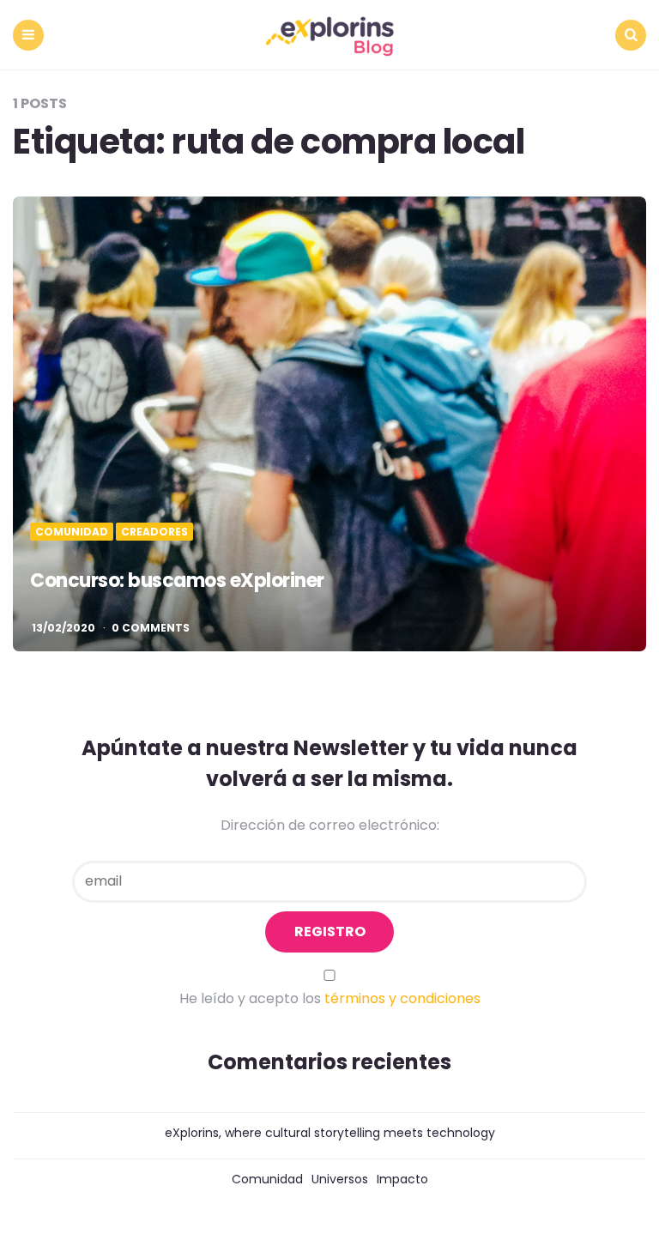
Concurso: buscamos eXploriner (177, 580)
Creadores (154, 532)
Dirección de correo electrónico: (330, 825)
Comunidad (71, 532)
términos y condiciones (402, 998)
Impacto (402, 1179)
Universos (339, 1179)
